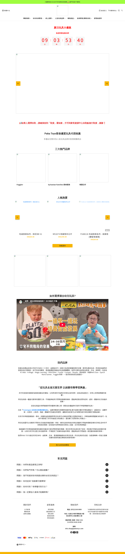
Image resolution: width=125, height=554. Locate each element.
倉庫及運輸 (27, 514)
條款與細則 (50, 518)
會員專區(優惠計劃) (84, 18)
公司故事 (27, 509)
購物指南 (26, 18)
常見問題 (51, 509)
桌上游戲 (48, 18)
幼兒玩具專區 (37, 18)
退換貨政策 (50, 516)
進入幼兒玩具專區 (62, 445)
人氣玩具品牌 (59, 18)
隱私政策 (51, 514)
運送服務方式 (50, 512)
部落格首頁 (98, 18)
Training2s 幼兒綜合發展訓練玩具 (35, 410)
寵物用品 (71, 18)
